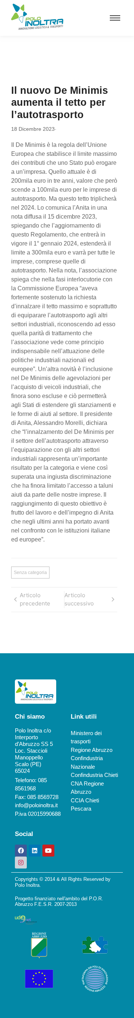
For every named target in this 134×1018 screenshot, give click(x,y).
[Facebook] (21, 851)
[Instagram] (21, 863)
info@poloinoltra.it (36, 805)
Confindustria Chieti (94, 775)
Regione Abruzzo (91, 750)
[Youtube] (48, 851)
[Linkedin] (35, 851)
